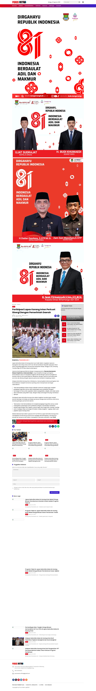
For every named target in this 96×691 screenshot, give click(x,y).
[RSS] (26, 680)
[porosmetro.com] (19, 2)
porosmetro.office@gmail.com (22, 673)
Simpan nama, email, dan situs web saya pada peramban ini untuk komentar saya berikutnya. (34, 488)
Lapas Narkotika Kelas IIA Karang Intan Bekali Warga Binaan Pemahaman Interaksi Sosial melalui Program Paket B (19, 444)
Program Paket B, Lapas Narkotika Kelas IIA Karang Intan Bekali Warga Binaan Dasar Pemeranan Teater (35, 444)
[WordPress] (21, 680)
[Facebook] (50, 426)
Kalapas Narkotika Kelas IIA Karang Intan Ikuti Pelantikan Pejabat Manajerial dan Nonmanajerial (35, 460)
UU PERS (41, 685)
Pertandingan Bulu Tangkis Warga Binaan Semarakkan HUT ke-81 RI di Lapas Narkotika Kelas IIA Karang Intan (19, 460)
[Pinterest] (18, 680)
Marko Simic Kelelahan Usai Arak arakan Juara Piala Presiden (74, 339)
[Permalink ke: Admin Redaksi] (13, 316)
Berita (14, 306)
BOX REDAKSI (48, 685)
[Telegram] (55, 426)
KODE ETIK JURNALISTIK (31, 685)
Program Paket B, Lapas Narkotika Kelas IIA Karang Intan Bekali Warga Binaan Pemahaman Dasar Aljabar (51, 444)
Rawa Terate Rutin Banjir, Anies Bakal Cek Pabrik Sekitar (75, 323)
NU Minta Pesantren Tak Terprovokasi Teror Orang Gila (74, 329)
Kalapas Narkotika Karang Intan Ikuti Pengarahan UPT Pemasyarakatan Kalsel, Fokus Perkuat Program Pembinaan (51, 460)
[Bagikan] (58, 316)
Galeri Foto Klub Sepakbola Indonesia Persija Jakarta (74, 334)
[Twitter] (53, 426)
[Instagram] (24, 680)
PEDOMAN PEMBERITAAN (18, 685)
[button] (79, 2)
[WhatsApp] (58, 426)
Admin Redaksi (18, 315)
